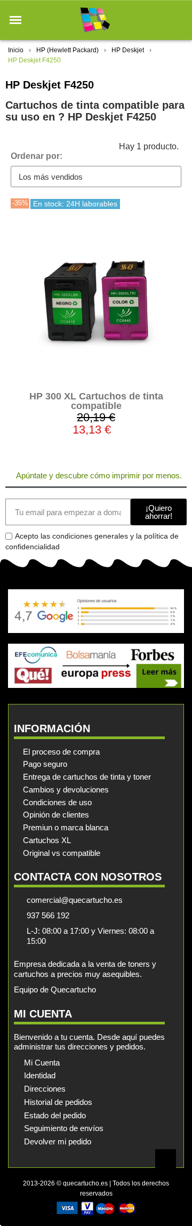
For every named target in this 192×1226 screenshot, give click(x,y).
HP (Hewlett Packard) (67, 50)
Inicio (15, 50)
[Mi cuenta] (159, 20)
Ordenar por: (36, 156)
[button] (15, 20)
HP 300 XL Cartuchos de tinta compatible (96, 401)
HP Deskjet (127, 50)
